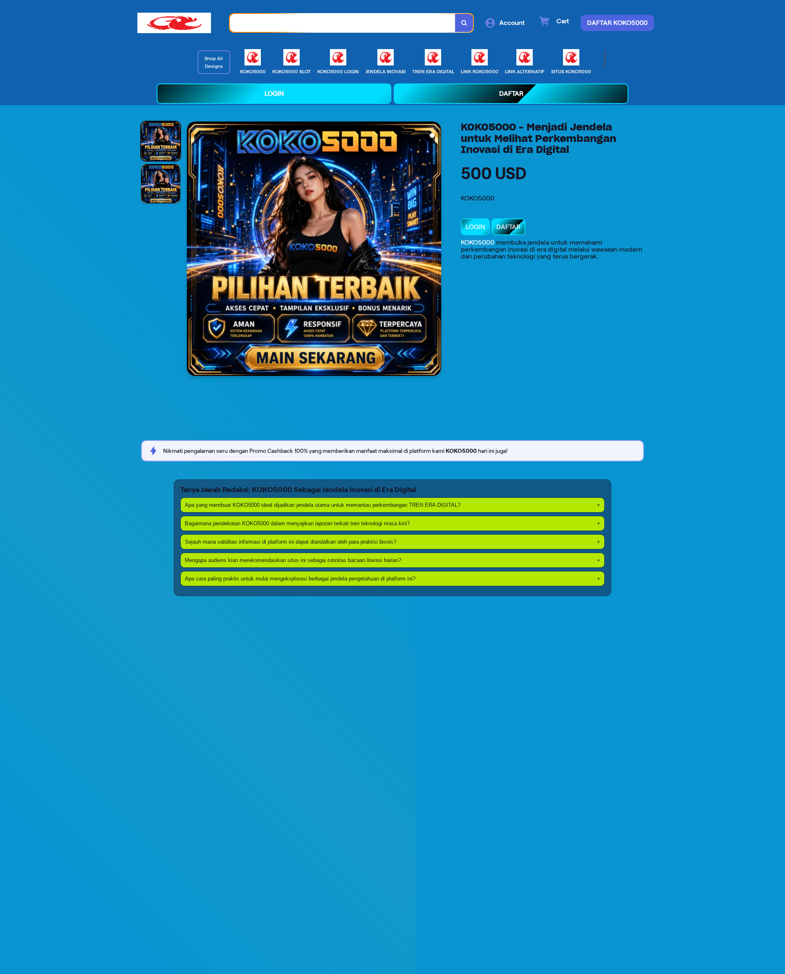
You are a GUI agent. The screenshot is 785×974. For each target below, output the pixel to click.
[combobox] (342, 23)
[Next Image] (434, 250)
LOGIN (475, 226)
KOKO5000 (477, 242)
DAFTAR (508, 226)
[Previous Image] (193, 250)
